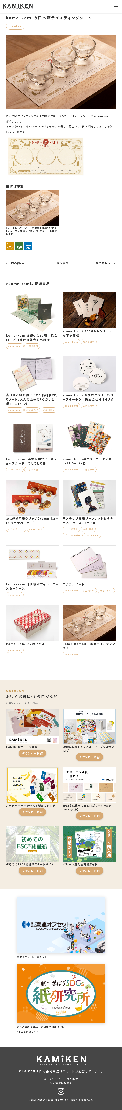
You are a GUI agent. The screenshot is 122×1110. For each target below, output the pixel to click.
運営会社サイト (53, 1079)
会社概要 (72, 1079)
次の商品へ (103, 263)
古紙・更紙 (88, 529)
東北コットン (106, 590)
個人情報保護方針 (61, 1083)
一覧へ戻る (61, 263)
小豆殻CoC (32, 410)
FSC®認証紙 (71, 529)
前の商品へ (18, 263)
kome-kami (15, 26)
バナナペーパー (16, 529)
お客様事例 (32, 346)
